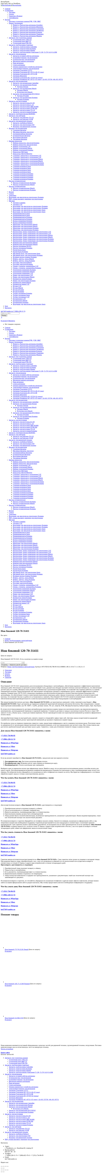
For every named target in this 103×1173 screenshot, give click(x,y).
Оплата (7, 674)
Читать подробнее (7, 1049)
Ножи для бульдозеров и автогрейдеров (21, 667)
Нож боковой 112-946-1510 (14, 1018)
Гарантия (8, 677)
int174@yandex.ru (7, 311)
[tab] (53, 670)
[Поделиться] (3, 1166)
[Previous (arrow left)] (1, 1171)
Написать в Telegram (9, 750)
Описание (8, 670)
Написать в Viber (8, 746)
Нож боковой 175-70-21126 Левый (17, 949)
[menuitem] (7, 9)
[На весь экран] (5, 1166)
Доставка (8, 672)
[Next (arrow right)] (3, 1171)
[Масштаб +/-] (7, 1166)
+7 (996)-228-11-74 (19, 311)
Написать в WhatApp (9, 743)
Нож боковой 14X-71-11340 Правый (17, 984)
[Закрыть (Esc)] (1, 1166)
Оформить (11, 321)
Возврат (7, 675)
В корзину (4, 321)
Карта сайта (5, 1052)
